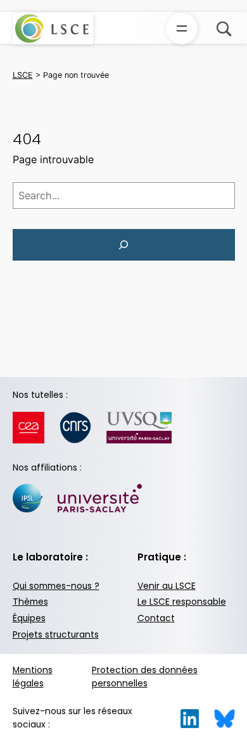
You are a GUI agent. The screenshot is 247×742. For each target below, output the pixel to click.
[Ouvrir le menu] (182, 28)
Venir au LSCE (166, 586)
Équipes (29, 618)
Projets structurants (56, 635)
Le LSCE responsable (181, 602)
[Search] (124, 245)
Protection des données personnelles (145, 676)
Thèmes (30, 602)
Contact (156, 618)
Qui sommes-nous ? (56, 586)
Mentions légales (33, 676)
